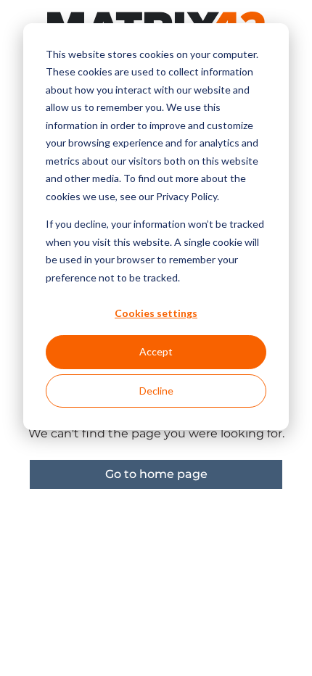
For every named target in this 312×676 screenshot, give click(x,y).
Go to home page (156, 474)
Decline (156, 390)
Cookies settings (156, 313)
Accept (156, 351)
